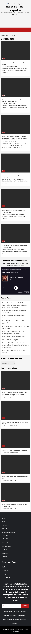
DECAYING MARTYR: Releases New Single (13, 210)
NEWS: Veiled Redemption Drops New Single (13, 317)
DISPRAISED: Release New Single (11, 175)
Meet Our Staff (6, 546)
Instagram (5, 542)
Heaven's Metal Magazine (15, 8)
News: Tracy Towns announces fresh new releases (14, 351)
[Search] (28, 30)
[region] (15, 20)
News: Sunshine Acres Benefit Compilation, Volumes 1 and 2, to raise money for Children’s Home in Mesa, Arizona (15, 138)
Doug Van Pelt (13, 66)
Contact (4, 557)
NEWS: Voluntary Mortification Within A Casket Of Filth (14, 311)
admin (10, 212)
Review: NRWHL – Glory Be (10, 340)
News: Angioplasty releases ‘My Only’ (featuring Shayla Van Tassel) (13, 333)
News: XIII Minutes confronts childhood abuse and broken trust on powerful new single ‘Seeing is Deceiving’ (14, 305)
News (3, 58)
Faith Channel (6, 577)
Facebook (5, 539)
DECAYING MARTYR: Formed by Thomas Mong (14, 245)
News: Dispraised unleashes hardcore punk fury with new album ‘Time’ (14, 100)
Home (4, 518)
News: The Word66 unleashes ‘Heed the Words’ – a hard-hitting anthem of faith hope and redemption (15, 345)
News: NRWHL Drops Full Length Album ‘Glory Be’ (14, 322)
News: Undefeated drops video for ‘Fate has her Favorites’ (15, 327)
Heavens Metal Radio (8, 532)
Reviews (4, 529)
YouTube (4, 567)
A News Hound (12, 103)
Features (4, 525)
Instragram (5, 574)
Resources (5, 553)
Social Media (6, 536)
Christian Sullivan (14, 425)
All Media (4, 550)
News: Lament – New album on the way (14, 337)
